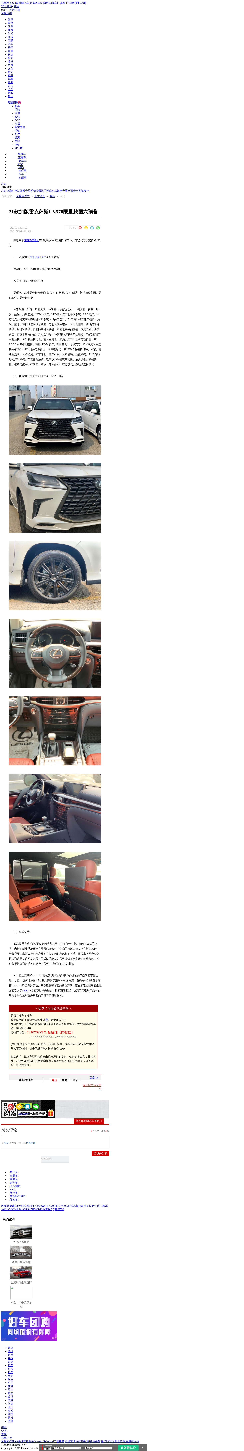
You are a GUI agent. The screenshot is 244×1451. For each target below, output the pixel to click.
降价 (52, 196)
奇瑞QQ (50, 1209)
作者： (14, 1114)
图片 (17, 134)
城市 (10, 1414)
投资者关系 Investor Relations (36, 1441)
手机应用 (80, 2)
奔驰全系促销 (21, 1241)
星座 (10, 96)
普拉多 (80, 1205)
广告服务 (59, 1441)
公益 (10, 89)
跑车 (21, 174)
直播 (4, 1434)
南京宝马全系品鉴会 (21, 1304)
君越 (105, 1205)
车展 (63, 2)
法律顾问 (106, 1441)
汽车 (10, 44)
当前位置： (8, 196)
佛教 (10, 92)
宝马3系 (24, 1205)
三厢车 (22, 157)
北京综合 (39, 196)
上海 (9, 190)
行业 (17, 120)
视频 (10, 78)
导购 (17, 109)
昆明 (30, 190)
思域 (40, 1205)
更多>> (94, 1077)
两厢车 (22, 154)
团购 (17, 141)
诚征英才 (70, 1441)
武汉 (57, 190)
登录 (12, 9)
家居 (10, 51)
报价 (17, 130)
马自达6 (56, 1205)
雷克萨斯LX (31, 240)
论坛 (10, 85)
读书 (10, 61)
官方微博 (6, 6)
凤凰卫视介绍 (131, 1441)
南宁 (62, 190)
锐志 (73, 1205)
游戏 (10, 1410)
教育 (10, 65)
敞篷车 (23, 177)
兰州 (46, 190)
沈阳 (20, 190)
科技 (10, 54)
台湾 (10, 1354)
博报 (10, 1417)
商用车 (47, 2)
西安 (73, 190)
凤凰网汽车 (22, 2)
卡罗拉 (88, 1205)
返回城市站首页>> (92, 1087)
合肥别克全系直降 (21, 1282)
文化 (10, 68)
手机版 (71, 2)
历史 (10, 72)
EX (26, 990)
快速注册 (30, 1143)
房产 (10, 47)
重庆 (67, 190)
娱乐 (10, 26)
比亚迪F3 (97, 1205)
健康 (10, 37)
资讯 (10, 19)
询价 (17, 144)
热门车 (14, 1172)
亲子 (10, 40)
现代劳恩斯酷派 (36, 1209)
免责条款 (95, 1441)
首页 (10, 1347)
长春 (25, 190)
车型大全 (20, 127)
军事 (10, 75)
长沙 (36, 190)
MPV (21, 167)
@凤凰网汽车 (24, 1114)
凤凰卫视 (6, 13)
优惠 (17, 137)
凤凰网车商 (36, 2)
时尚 (10, 33)
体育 (10, 30)
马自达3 (6, 1209)
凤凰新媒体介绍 (10, 1441)
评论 (10, 1358)
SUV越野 (15, 1186)
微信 (16, 6)
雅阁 (4, 1205)
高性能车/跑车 (18, 1196)
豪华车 (23, 161)
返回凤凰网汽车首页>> (89, 1121)
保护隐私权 (82, 1441)
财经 (10, 23)
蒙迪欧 (16, 1205)
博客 (10, 82)
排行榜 (19, 148)
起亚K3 (33, 1205)
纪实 (4, 1430)
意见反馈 (117, 1441)
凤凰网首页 (8, 2)
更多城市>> (82, 190)
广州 (14, 190)
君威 (9, 1205)
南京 (51, 190)
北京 (4, 183)
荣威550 (59, 1209)
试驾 (17, 113)
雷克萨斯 (35, 257)
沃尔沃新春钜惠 (21, 1262)
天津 (41, 190)
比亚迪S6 (21, 1209)
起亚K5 (47, 1205)
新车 (17, 106)
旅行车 (22, 170)
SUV (20, 164)
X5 (43, 257)
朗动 (13, 1209)
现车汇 (56, 2)
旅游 (10, 58)
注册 (17, 9)
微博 (10, 1421)
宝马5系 (65, 1205)
